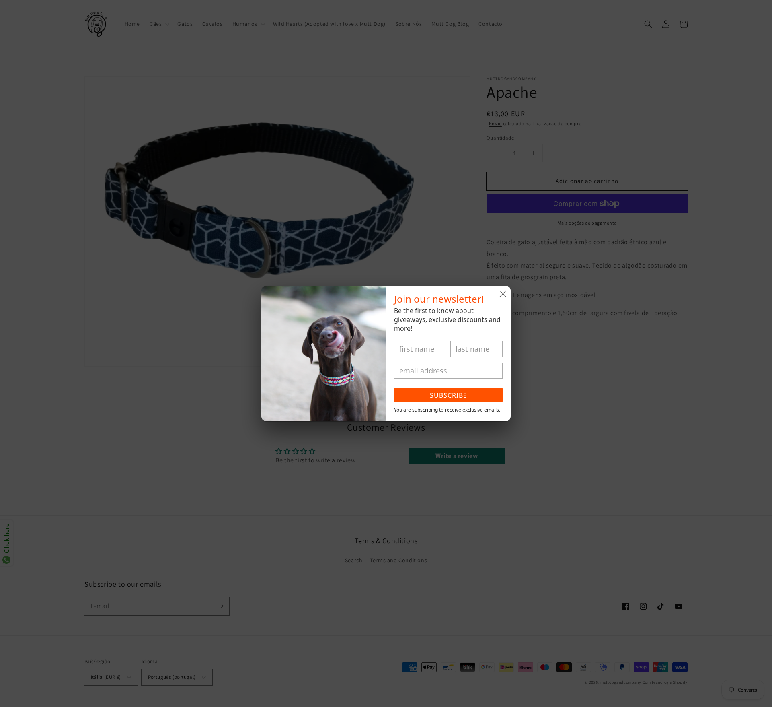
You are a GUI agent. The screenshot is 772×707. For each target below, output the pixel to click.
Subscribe (448, 395)
